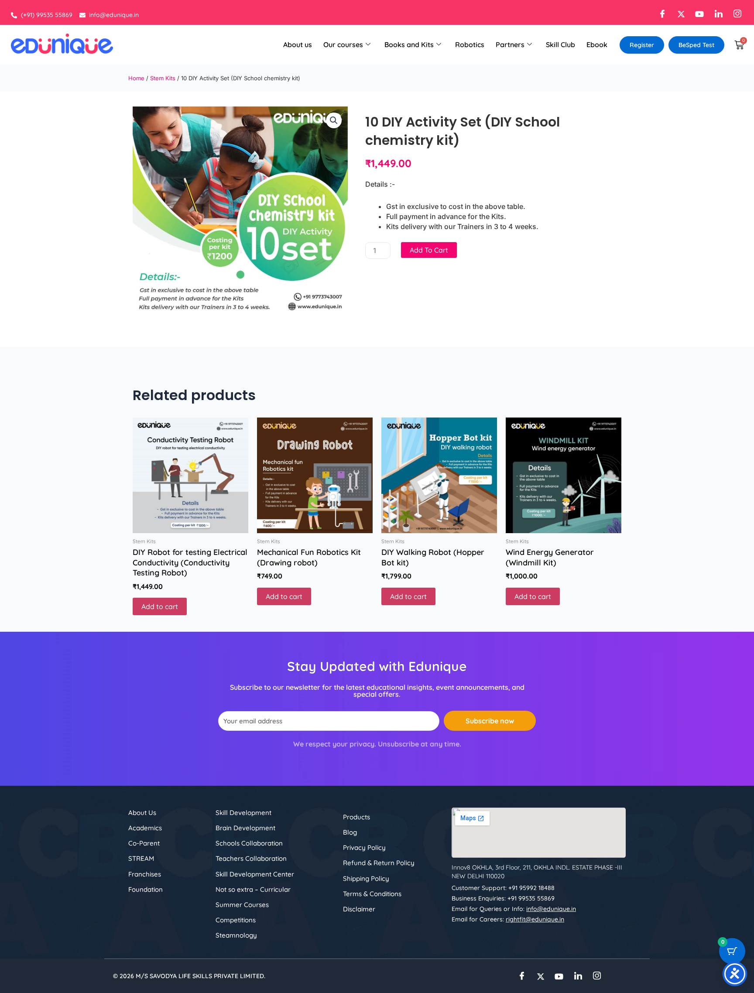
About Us (142, 812)
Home (136, 78)
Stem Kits (162, 78)
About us (297, 44)
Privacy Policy (364, 847)
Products (356, 817)
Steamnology (236, 935)
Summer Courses (242, 905)
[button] (334, 120)
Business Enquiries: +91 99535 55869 (503, 898)
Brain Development (245, 828)
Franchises (144, 874)
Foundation (145, 889)
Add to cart (429, 250)
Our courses (343, 44)
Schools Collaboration (249, 843)
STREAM (141, 858)
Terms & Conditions (372, 894)
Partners (510, 44)
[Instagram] (735, 14)
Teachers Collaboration (251, 858)
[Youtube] (697, 14)
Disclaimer (359, 909)
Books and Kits (409, 44)
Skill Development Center (255, 874)
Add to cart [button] (159, 606)
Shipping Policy (366, 878)
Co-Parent (144, 843)
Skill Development (243, 812)
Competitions (236, 920)
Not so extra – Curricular (253, 889)
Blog (350, 832)
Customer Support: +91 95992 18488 (503, 888)
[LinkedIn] (716, 14)
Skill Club (560, 44)
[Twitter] (678, 14)
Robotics (469, 44)
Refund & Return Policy (379, 863)
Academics (145, 828)
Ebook (596, 44)
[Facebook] (660, 14)
